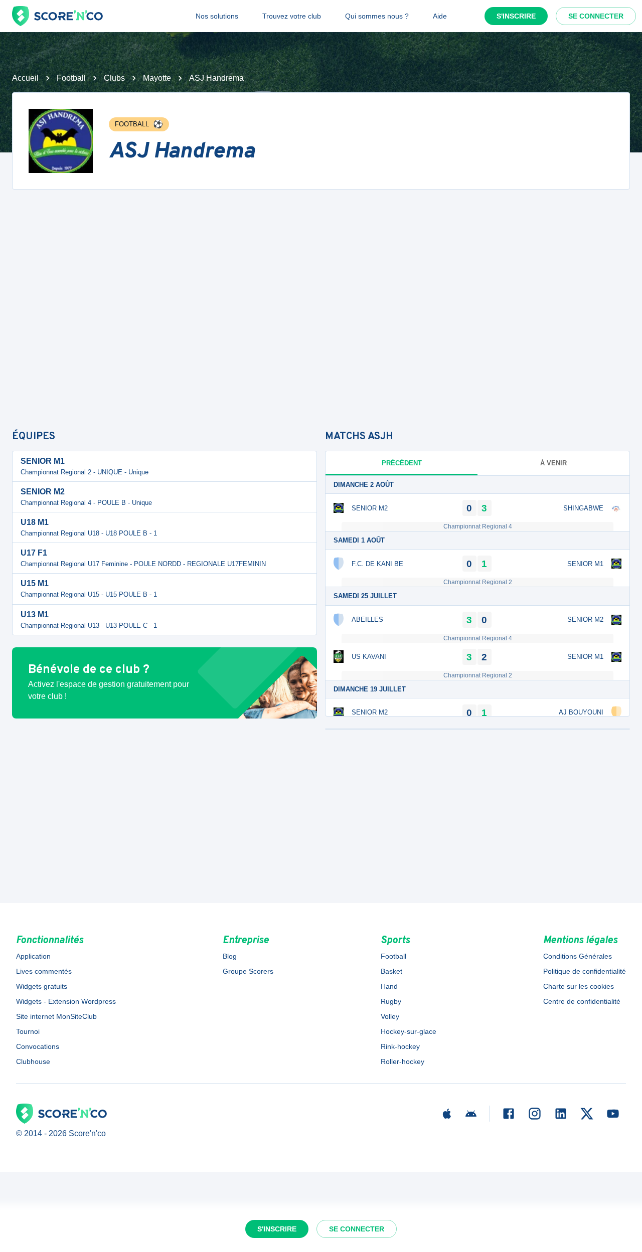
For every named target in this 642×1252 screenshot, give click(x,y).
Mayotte (157, 78)
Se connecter (595, 16)
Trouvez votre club (291, 16)
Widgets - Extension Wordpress (66, 1001)
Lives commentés (44, 971)
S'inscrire (516, 16)
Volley (390, 1016)
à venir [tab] (553, 463)
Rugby (391, 1001)
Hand (389, 986)
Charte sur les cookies (578, 986)
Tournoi (28, 1031)
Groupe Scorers (248, 971)
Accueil (25, 78)
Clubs (114, 78)
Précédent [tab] (402, 463)
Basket (391, 971)
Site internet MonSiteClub (56, 1016)
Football (71, 78)
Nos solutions (217, 16)
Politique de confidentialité (584, 971)
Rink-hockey (400, 1046)
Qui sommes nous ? (377, 16)
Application (33, 956)
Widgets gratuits (41, 986)
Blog (230, 956)
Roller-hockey (402, 1061)
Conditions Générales (577, 956)
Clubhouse (33, 1061)
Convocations (37, 1046)
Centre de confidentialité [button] (581, 1001)
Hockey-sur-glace (408, 1031)
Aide (440, 16)
